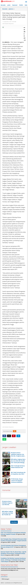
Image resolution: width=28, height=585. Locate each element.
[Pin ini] (14, 436)
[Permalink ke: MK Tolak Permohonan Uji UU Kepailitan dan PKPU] (6, 474)
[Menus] (26, 1)
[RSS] (14, 431)
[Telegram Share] (18, 436)
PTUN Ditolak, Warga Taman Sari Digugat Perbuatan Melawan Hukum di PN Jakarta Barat (17, 482)
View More (14, 522)
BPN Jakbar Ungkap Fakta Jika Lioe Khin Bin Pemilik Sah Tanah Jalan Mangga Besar (8, 515)
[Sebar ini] (4, 436)
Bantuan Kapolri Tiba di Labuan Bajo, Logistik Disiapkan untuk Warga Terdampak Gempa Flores (13, 553)
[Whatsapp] (4, 439)
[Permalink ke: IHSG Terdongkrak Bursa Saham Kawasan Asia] (6, 468)
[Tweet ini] (9, 436)
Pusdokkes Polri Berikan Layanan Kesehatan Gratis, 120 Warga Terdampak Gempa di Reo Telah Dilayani (13, 559)
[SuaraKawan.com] (8, 1)
